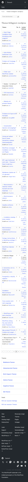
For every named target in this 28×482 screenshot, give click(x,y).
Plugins (17, 419)
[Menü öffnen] (25, 2)
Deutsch (7, 458)
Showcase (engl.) (20, 414)
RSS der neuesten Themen (9, 404)
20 (23, 351)
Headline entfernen (7, 205)
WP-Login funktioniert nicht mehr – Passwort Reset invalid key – (8, 162)
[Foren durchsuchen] (18, 16)
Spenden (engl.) (20, 433)
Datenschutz (5, 422)
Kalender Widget (8, 255)
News (3, 416)
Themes (17, 416)
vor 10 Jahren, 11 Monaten (24, 269)
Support (4, 430)
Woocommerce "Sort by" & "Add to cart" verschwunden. (9, 340)
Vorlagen (17, 422)
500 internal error (9, 92)
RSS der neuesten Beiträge (9, 401)
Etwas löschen (6, 44)
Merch (17, 435)
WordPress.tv (6, 435)
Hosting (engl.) (6, 419)
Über (3, 414)
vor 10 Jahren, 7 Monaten (24, 62)
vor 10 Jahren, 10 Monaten (24, 229)
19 (20, 351)
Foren (3, 7)
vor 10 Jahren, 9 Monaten (24, 197)
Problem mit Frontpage (8, 61)
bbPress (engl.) (7, 446)
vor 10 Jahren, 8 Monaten (24, 149)
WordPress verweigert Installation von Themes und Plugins (9, 150)
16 (13, 351)
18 (18, 351)
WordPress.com (7, 440)
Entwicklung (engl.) (7, 433)
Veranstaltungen (19, 430)
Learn (3, 427)
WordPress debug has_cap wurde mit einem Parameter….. (7, 323)
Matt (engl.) (6, 443)
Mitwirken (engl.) (19, 427)
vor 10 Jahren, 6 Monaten (24, 33)
